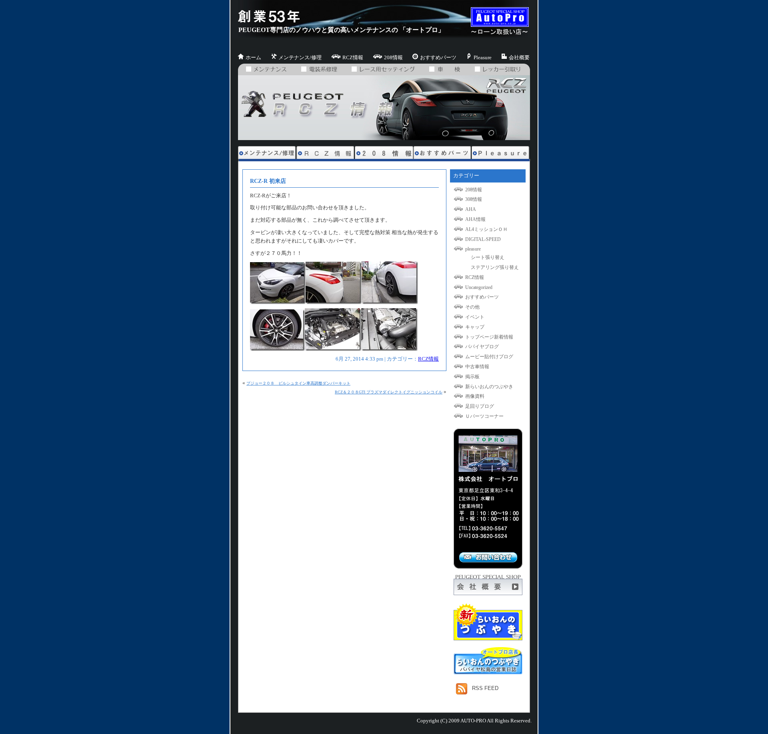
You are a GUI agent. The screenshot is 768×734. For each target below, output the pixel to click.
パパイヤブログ (482, 346)
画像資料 (474, 396)
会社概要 (519, 57)
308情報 (473, 199)
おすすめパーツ (438, 57)
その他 (472, 307)
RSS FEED (485, 688)
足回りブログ (479, 406)
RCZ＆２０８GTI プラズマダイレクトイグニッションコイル (388, 392)
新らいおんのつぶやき (489, 386)
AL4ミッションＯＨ (486, 229)
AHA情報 (475, 219)
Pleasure (483, 57)
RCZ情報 (352, 57)
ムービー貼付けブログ (489, 356)
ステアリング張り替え (495, 267)
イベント (474, 317)
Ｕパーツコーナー (484, 416)
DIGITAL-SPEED (483, 239)
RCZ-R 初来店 (268, 181)
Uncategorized (478, 287)
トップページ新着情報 (489, 337)
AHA (470, 209)
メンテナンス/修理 (300, 57)
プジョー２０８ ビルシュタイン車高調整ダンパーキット (298, 383)
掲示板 (472, 376)
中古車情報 (477, 366)
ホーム (253, 57)
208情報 (393, 57)
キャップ (474, 327)
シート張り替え (487, 257)
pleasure (473, 249)
